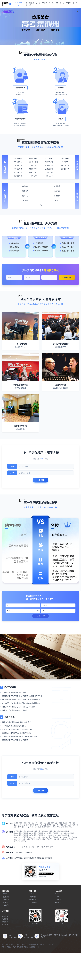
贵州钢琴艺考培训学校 (62, 835)
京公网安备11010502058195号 (28, 947)
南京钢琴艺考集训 (34, 837)
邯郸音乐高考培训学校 (21, 833)
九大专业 (58, 899)
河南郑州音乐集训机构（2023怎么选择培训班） (19, 707)
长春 (70, 823)
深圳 (33, 823)
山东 (35, 827)
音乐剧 (28, 847)
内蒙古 (49, 825)
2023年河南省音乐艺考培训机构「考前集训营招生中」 (21, 703)
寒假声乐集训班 (41, 839)
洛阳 (66, 827)
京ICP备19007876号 (9, 947)
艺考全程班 (5, 899)
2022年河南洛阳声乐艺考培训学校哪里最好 (17, 729)
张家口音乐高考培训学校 (66, 833)
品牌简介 (5, 916)
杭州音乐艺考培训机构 (70, 837)
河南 (27, 827)
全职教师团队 (33, 897)
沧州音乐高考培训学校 (21, 835)
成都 (60, 823)
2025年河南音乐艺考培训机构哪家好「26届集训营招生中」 (23, 696)
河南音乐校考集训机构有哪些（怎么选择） (17, 722)
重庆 (52, 823)
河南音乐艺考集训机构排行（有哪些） (15, 710)
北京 (27, 825)
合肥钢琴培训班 (49, 835)
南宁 (54, 825)
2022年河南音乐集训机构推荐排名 (14, 726)
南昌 (74, 823)
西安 (19, 825)
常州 (62, 827)
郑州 (36, 825)
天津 (44, 825)
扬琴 (51, 847)
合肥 (41, 823)
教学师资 (5, 919)
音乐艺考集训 (18, 831)
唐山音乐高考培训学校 (46, 831)
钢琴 (23, 847)
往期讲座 (5, 924)
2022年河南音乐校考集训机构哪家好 (15, 740)
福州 (39, 827)
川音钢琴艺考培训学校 (21, 837)
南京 (29, 823)
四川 (31, 827)
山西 (44, 823)
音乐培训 (17, 841)
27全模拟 (5, 902)
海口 (65, 825)
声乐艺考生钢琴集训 (53, 839)
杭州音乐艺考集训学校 (31, 831)
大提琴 (43, 847)
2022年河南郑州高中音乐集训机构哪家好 (16, 733)
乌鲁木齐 (75, 825)
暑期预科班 (5, 897)
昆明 (15, 825)
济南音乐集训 (30, 839)
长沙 (40, 825)
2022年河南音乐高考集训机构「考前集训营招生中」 (20, 736)
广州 (37, 823)
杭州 (23, 827)
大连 (70, 827)
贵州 (58, 825)
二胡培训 (63, 839)
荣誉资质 (5, 922)
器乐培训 (70, 839)
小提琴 (37, 847)
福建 (25, 823)
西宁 (69, 825)
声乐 (19, 847)
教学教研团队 (33, 902)
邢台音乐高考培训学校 (36, 833)
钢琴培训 (23, 841)
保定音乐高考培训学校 (51, 833)
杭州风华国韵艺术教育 (49, 827)
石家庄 (32, 825)
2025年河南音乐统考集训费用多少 (14, 692)
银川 (15, 827)
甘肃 (61, 825)
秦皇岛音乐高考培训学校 (61, 831)
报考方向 (58, 902)
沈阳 (48, 823)
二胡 (32, 847)
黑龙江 (65, 823)
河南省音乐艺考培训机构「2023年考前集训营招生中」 (21, 700)
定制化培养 (5, 905)
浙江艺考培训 (18, 823)
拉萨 (19, 827)
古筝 (47, 847)
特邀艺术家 (32, 899)
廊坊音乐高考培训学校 (36, 835)
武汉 (56, 823)
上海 (23, 825)
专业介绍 (58, 897)
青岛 (58, 827)
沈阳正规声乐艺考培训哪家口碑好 (51, 837)
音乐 (15, 847)
